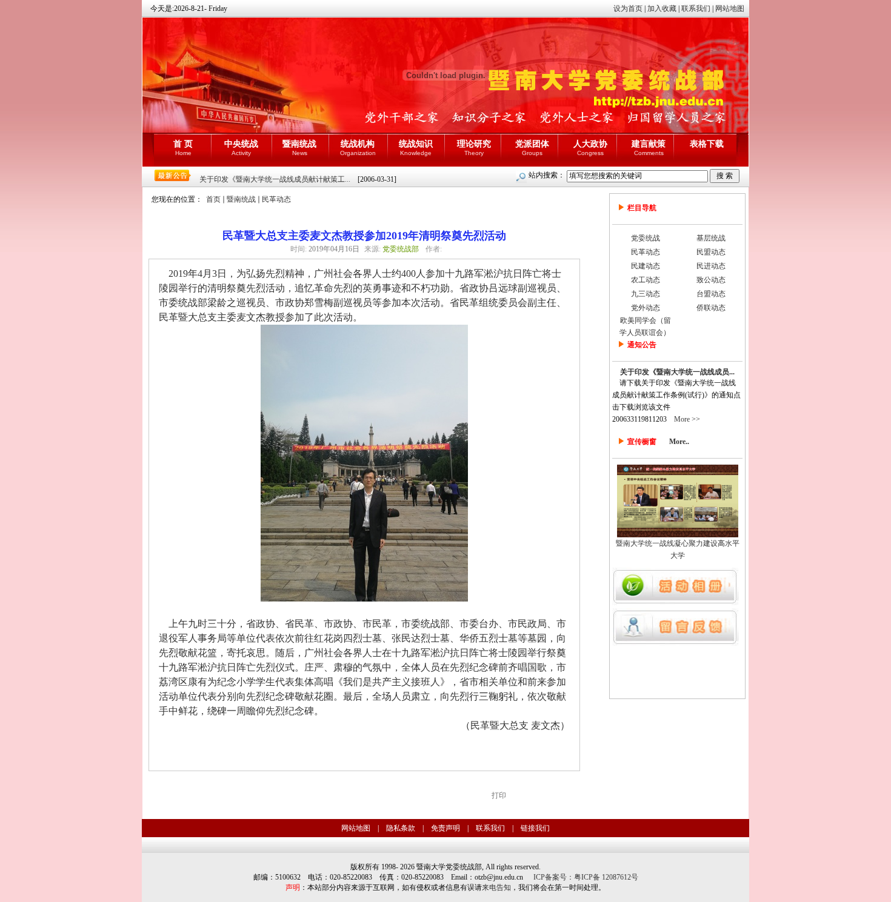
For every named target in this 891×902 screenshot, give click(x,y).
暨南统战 (241, 199)
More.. (679, 441)
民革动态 (276, 199)
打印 (499, 795)
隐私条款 (400, 828)
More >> (687, 419)
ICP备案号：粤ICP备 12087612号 (585, 877)
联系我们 (695, 8)
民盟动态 (711, 252)
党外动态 (645, 307)
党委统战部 (400, 249)
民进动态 (711, 266)
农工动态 (645, 280)
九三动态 (645, 294)
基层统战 (711, 238)
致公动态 (711, 280)
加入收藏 (661, 8)
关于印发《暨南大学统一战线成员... (677, 372)
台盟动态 (711, 294)
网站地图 (729, 8)
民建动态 (645, 266)
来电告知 (496, 887)
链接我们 (535, 828)
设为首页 (627, 8)
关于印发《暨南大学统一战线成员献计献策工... (274, 179)
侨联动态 (711, 307)
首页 (213, 199)
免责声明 (445, 828)
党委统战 (645, 238)
